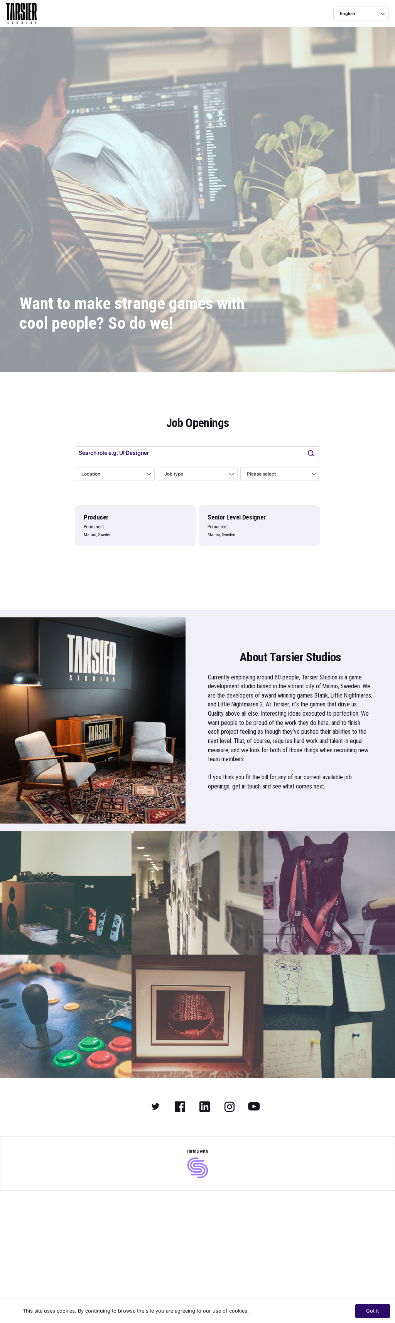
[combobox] (340, 13)
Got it (372, 1311)
